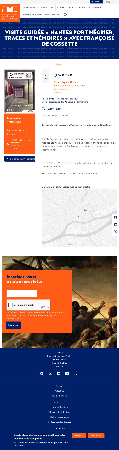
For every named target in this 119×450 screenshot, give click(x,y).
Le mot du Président (59, 407)
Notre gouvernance (59, 417)
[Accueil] (10, 13)
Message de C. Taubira (59, 412)
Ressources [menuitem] (52, 14)
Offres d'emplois (59, 359)
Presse (59, 366)
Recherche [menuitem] (65, 14)
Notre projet (59, 402)
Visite (59, 64)
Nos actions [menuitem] (47, 7)
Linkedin (115, 225)
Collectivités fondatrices (59, 422)
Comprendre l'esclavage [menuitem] (71, 7)
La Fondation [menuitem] (30, 7)
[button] (79, 216)
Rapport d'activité (59, 363)
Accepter (79, 435)
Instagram (77, 373)
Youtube (67, 373)
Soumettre (13, 325)
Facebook (115, 217)
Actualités (59, 391)
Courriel (10, 287)
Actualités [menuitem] (94, 7)
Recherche (59, 428)
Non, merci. (96, 435)
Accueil (59, 386)
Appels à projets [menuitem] (33, 14)
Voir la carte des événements (21, 158)
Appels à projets (59, 396)
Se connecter (96, 1)
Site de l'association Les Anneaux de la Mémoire (65, 101)
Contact (59, 353)
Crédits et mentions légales (59, 356)
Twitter (115, 232)
